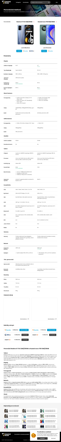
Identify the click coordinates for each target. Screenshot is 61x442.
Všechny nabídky (24, 329)
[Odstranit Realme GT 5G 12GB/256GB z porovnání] (33, 21)
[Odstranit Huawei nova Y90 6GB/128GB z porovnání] (56, 21)
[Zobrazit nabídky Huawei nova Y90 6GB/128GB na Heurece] (50, 51)
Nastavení (53, 438)
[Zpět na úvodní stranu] (6, 2)
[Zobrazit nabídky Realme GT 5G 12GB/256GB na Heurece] (25, 51)
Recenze (19, 51)
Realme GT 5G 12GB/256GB (24, 22)
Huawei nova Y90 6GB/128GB (46, 22)
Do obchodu (25, 334)
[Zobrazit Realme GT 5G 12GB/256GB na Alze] (32, 51)
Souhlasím (42, 438)
